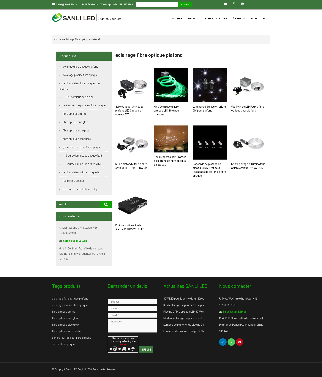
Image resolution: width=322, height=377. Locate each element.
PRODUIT (193, 18)
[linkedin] (225, 3)
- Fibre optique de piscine (78, 97)
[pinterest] (242, 3)
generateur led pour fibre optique (81, 147)
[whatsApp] (234, 3)
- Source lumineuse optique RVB (82, 155)
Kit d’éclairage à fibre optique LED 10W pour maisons (167, 110)
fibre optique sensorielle (77, 138)
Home (57, 39)
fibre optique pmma (74, 113)
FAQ (265, 18)
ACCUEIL (177, 18)
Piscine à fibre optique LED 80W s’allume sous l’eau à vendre (199, 311)
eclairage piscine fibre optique (80, 75)
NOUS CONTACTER (216, 18)
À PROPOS (239, 18)
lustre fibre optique (73, 180)
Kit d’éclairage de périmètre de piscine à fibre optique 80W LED (200, 305)
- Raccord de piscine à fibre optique (84, 105)
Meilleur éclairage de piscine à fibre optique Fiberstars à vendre (200, 318)
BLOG (253, 18)
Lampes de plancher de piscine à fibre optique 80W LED (196, 324)
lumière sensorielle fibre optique (81, 189)
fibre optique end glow (76, 122)
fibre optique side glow (76, 130)
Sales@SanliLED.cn (66, 4)
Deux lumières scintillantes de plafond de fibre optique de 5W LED (170, 160)
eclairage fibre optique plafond (81, 39)
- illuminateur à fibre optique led (81, 172)
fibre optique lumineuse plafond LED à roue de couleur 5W (129, 110)
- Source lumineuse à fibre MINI (82, 164)
